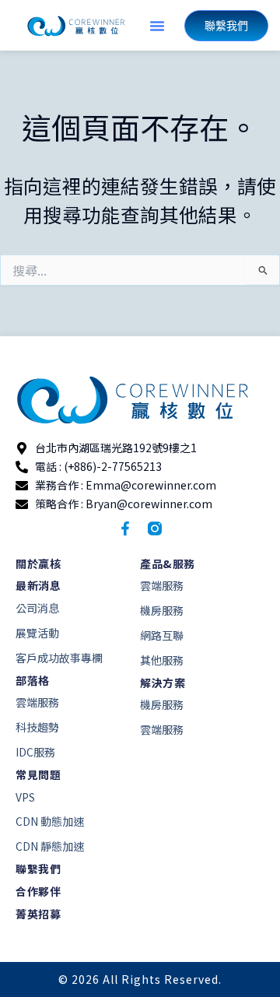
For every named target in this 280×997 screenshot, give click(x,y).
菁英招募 (38, 914)
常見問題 (38, 774)
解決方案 (162, 682)
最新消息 (38, 585)
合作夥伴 (38, 891)
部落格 (33, 680)
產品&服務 (167, 563)
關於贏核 (38, 563)
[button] (157, 25)
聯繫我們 (38, 868)
